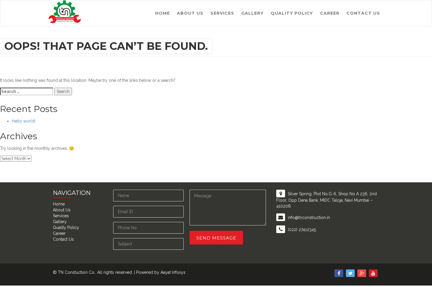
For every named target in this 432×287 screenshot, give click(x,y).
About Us (190, 13)
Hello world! (23, 121)
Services (222, 13)
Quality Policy (292, 13)
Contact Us (363, 13)
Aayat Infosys (172, 272)
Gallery (252, 13)
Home (162, 13)
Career (329, 13)
